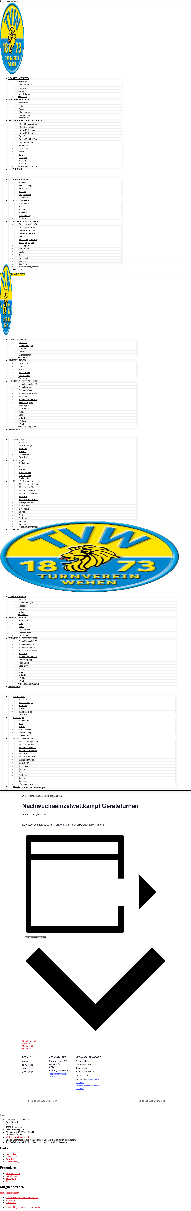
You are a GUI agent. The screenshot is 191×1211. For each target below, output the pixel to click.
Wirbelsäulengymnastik (28, 166)
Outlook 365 (27, 1046)
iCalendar (26, 1043)
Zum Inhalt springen (9, 1)
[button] (62, 174)
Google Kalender (29, 1041)
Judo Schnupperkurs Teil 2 (152, 1100)
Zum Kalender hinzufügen (35, 938)
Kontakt (15, 169)
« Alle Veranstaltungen (34, 787)
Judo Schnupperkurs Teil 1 (43, 1100)
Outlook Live (28, 1048)
